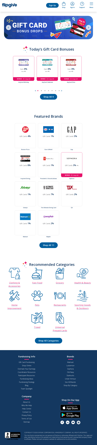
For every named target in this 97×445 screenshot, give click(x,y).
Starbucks (70, 375)
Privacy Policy (27, 415)
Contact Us (26, 412)
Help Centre (26, 409)
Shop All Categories (48, 340)
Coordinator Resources (26, 372)
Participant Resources (26, 375)
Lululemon (70, 365)
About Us (26, 402)
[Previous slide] (8, 27)
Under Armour (70, 379)
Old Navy (70, 372)
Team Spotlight (26, 389)
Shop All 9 (49, 96)
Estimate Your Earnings (26, 369)
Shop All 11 (48, 245)
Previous (11, 74)
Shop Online (26, 365)
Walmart (70, 362)
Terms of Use (27, 418)
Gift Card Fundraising (27, 362)
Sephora (70, 369)
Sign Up (52, 5)
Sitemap (26, 422)
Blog (26, 385)
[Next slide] (88, 27)
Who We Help (27, 405)
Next (86, 74)
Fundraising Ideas (26, 379)
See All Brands (70, 382)
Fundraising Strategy (26, 382)
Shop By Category (70, 385)
